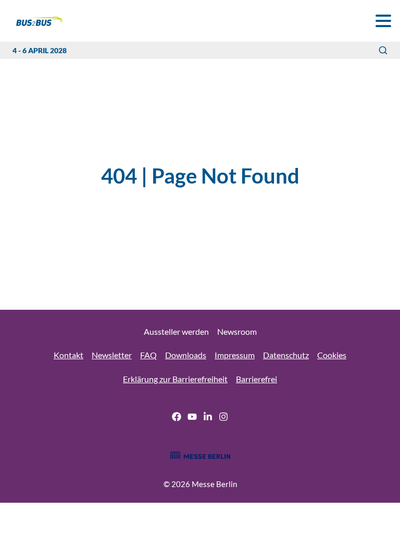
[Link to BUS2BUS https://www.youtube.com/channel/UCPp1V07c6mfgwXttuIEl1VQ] (192, 418)
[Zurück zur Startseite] (33, 21)
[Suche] (383, 50)
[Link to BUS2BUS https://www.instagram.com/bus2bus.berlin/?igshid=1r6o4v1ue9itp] (223, 418)
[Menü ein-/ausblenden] (383, 20)
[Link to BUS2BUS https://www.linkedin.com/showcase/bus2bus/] (208, 418)
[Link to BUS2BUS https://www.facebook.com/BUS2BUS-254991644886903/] (176, 418)
